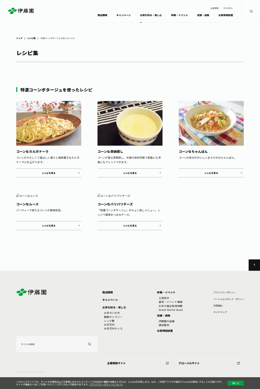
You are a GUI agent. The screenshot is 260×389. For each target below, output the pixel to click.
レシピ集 (31, 38)
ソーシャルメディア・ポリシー (229, 299)
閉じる (235, 383)
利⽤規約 (217, 305)
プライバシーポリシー (224, 292)
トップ (19, 38)
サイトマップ (220, 312)
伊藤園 (21, 11)
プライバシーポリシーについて (106, 384)
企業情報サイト (116, 363)
